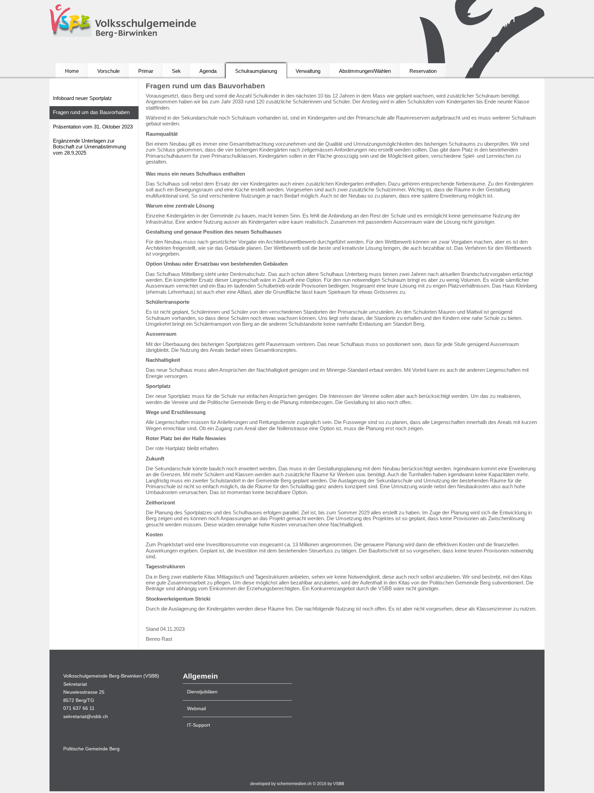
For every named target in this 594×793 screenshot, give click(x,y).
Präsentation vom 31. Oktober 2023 (93, 127)
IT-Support (198, 725)
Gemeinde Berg (91, 748)
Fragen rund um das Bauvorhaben (91, 112)
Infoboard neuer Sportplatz (82, 98)
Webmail (196, 708)
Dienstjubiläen (202, 691)
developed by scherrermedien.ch (281, 783)
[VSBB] (139, 21)
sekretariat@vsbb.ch (85, 716)
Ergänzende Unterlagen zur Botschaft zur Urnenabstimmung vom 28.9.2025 (89, 147)
